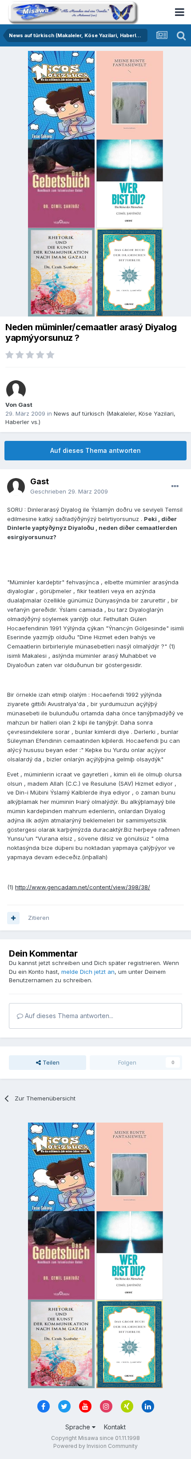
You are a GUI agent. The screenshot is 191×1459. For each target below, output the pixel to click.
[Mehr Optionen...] (175, 486)
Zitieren (38, 917)
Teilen (50, 1062)
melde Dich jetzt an (88, 971)
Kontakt (115, 1427)
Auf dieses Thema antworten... (68, 1015)
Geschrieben (69, 491)
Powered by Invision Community (95, 1446)
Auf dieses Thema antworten (95, 450)
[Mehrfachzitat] (13, 918)
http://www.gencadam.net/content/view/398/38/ (82, 887)
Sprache (78, 1427)
